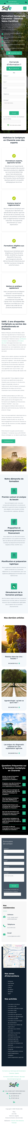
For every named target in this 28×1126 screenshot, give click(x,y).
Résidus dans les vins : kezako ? (14, 657)
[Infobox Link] (10, 917)
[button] (11, 1)
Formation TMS (12, 1006)
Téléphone (6, 94)
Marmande (11, 983)
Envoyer (14, 113)
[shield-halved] (8, 125)
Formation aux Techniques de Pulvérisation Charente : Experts (14, 1071)
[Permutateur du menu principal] (24, 8)
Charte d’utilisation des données (14, 1118)
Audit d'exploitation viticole (15, 1051)
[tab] (14, 778)
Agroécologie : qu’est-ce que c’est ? (14, 701)
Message (6, 100)
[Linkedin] (14, 1102)
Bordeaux (10, 989)
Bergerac (10, 991)
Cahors (10, 987)
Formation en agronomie (15, 1014)
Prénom (6, 76)
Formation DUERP (13, 1018)
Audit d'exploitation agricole (15, 1057)
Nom (5, 82)
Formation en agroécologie (15, 1016)
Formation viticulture (14, 1004)
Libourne (10, 985)
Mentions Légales (14, 1116)
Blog (14, 1111)
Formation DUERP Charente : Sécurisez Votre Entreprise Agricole (14, 1077)
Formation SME (12, 1010)
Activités (14, 1113)
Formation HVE (12, 1012)
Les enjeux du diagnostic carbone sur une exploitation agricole (14, 746)
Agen (9, 993)
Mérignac (10, 981)
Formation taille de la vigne (15, 1008)
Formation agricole (13, 1041)
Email (5, 88)
